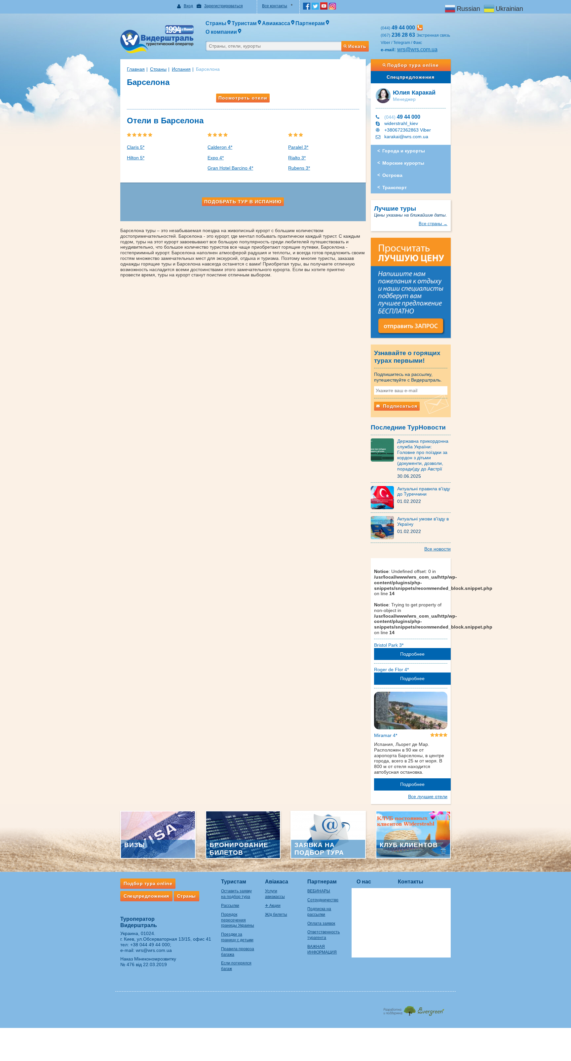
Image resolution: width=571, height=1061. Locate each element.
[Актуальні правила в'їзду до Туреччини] (384, 497)
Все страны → (433, 223)
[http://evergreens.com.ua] (413, 1009)
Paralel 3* (298, 147)
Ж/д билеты (276, 914)
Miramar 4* (385, 735)
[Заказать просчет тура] (411, 291)
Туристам (233, 881)
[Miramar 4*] (411, 711)
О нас (364, 881)
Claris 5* (135, 147)
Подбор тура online (413, 65)
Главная (136, 69)
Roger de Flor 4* (391, 669)
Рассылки (230, 905)
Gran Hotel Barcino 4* (230, 168)
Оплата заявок (321, 923)
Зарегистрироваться (223, 6)
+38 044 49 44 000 (150, 944)
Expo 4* (216, 157)
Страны (158, 69)
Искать (357, 46)
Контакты (410, 881)
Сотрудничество (322, 900)
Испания (181, 69)
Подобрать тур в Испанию (243, 201)
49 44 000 (402, 117)
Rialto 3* (297, 157)
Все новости (437, 548)
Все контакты (274, 6)
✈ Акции (273, 905)
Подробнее (412, 654)
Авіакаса (276, 881)
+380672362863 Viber (407, 130)
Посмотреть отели (242, 98)
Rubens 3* (299, 168)
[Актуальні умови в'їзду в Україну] (384, 527)
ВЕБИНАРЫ (318, 891)
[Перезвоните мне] (420, 27)
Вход (188, 6)
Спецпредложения (411, 77)
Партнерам (322, 881)
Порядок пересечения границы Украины (237, 920)
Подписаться (399, 406)
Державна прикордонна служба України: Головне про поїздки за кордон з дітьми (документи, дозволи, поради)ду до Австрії (422, 454)
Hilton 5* (135, 157)
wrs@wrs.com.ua (417, 49)
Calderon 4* (220, 147)
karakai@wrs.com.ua (406, 136)
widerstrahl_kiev (401, 123)
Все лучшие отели (427, 796)
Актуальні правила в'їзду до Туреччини (423, 491)
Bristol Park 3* (388, 645)
